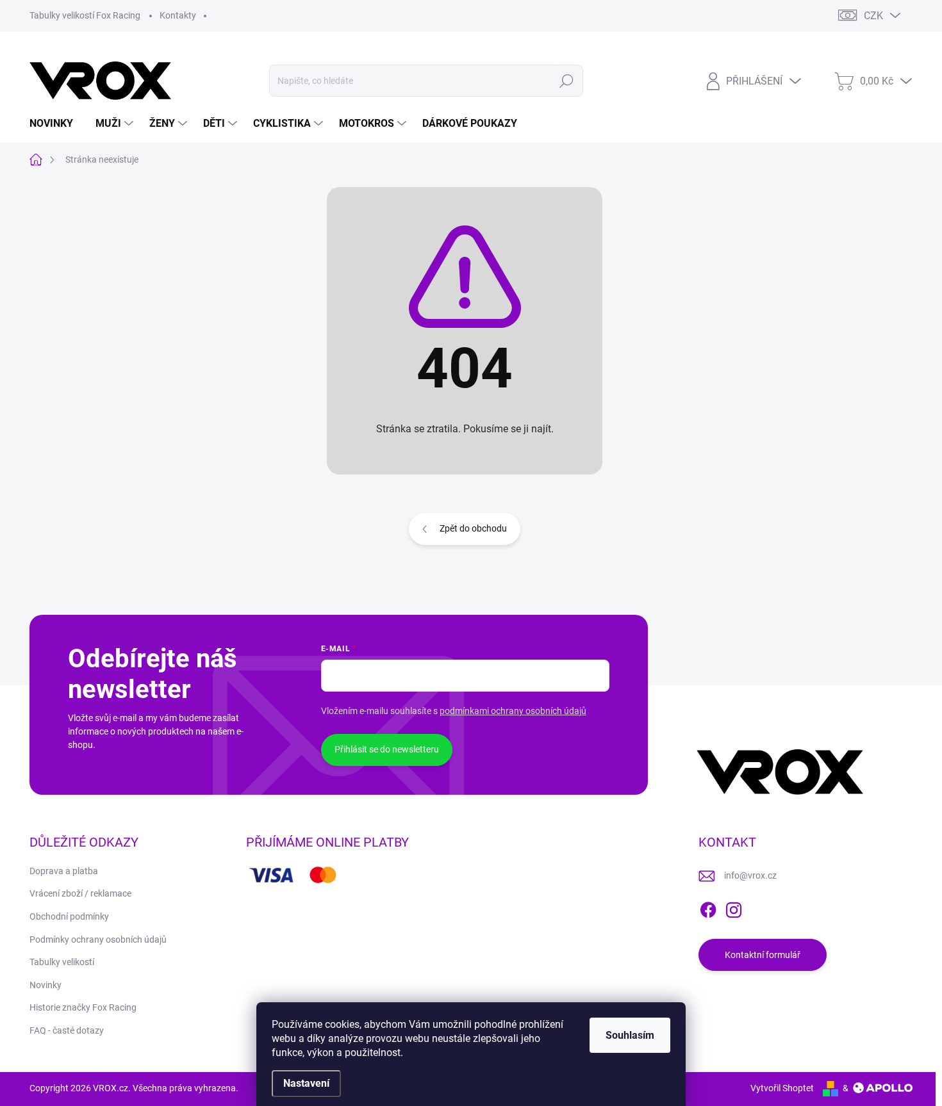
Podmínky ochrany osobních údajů (98, 939)
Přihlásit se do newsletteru (387, 749)
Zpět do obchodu (473, 528)
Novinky (45, 985)
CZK (873, 16)
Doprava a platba (63, 871)
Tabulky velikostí (61, 962)
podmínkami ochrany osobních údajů (513, 711)
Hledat (566, 81)
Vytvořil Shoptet (782, 1088)
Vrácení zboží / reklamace (80, 893)
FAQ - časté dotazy (66, 1030)
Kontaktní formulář (762, 955)
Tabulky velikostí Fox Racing (84, 15)
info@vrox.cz (750, 875)
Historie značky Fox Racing (82, 1007)
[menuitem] (56, 123)
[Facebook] (708, 907)
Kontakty (178, 15)
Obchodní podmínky (69, 916)
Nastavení (306, 1083)
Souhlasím (630, 1035)
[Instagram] (733, 907)
